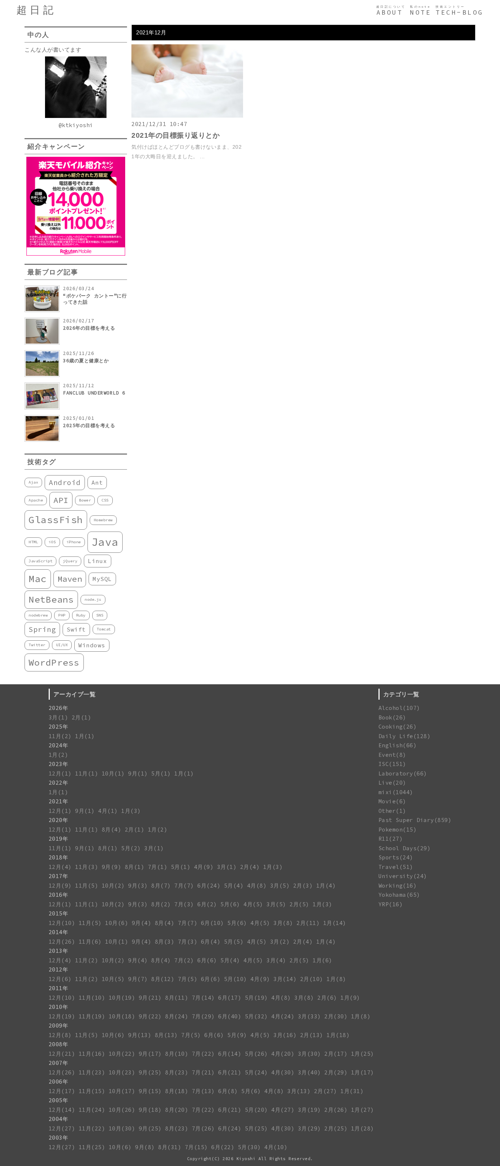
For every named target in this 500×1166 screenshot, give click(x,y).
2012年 (58, 969)
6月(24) (208, 885)
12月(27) (62, 1128)
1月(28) (362, 1128)
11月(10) (92, 997)
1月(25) (362, 1053)
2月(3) (303, 885)
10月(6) (116, 922)
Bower (85, 500)
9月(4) (142, 922)
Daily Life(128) (404, 736)
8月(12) (162, 979)
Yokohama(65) (399, 894)
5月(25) (256, 1128)
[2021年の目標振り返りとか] (187, 115)
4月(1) (108, 810)
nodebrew (38, 615)
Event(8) (392, 754)
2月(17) (335, 1053)
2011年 (58, 988)
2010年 (58, 1006)
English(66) (397, 745)
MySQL (102, 578)
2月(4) (250, 866)
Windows (91, 645)
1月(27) (362, 1109)
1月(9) (350, 997)
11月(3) (86, 866)
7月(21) (203, 1072)
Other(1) (392, 810)
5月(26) (256, 1053)
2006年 (58, 1081)
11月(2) (60, 736)
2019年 (58, 838)
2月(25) (335, 1128)
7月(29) (203, 1016)
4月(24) (282, 1016)
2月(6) (327, 997)
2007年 (58, 1062)
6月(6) (207, 960)
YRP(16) (390, 904)
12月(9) (60, 885)
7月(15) (196, 1147)
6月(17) (229, 997)
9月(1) (138, 773)
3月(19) (309, 1109)
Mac (38, 579)
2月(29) (335, 1072)
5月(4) (234, 885)
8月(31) (169, 1147)
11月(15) (92, 1091)
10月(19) (122, 997)
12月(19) (62, 1016)
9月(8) (145, 1147)
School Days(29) (404, 848)
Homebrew (103, 520)
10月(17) (122, 1091)
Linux (97, 561)
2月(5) (299, 904)
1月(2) (58, 754)
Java (105, 542)
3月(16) (284, 1035)
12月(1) (60, 773)
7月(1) (158, 866)
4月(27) (282, 1109)
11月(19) (92, 1016)
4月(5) (253, 904)
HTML (33, 542)
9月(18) (150, 1109)
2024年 (58, 745)
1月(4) (326, 885)
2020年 (58, 820)
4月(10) (275, 1147)
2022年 (58, 782)
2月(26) (335, 1109)
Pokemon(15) (397, 829)
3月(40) (309, 1072)
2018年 (58, 857)
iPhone (74, 542)
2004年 (58, 1118)
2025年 (58, 726)
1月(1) (85, 736)
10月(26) (122, 1109)
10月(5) (113, 979)
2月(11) (308, 922)
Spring (42, 629)
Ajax (33, 482)
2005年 (58, 1100)
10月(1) (113, 773)
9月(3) (138, 885)
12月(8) (60, 1035)
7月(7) (184, 885)
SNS (100, 615)
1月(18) (338, 1035)
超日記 (36, 10)
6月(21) (229, 1072)
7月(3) (184, 904)
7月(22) (203, 1053)
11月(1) (86, 773)
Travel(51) (395, 866)
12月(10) (62, 922)
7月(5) (188, 979)
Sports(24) (395, 857)
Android (65, 482)
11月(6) (90, 941)
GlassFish (56, 520)
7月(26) (203, 1128)
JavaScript (40, 561)
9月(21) (150, 997)
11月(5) (86, 885)
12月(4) (60, 866)
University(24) (402, 876)
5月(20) (256, 1109)
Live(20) (392, 782)
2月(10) (311, 979)
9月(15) (150, 1091)
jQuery (70, 561)
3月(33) (309, 1016)
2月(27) (325, 1091)
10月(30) (122, 1128)
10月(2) (113, 885)
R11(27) (390, 838)
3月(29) (309, 1128)
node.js (93, 599)
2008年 (58, 1044)
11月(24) (92, 1109)
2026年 (58, 707)
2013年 (58, 950)
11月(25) (92, 1147)
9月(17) (150, 1053)
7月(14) (203, 997)
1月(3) (131, 810)
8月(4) (112, 829)
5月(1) (161, 773)
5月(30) (249, 1147)
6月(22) (222, 1147)
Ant (97, 482)
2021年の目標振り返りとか (175, 135)
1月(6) (322, 960)
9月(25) (150, 1072)
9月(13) (139, 1035)
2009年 (58, 1025)
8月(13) (166, 1035)
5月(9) (237, 1035)
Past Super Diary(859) (415, 820)
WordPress (54, 662)
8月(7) (161, 885)
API (60, 500)
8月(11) (176, 997)
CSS (105, 500)
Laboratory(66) (402, 773)
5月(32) (256, 1016)
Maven (69, 579)
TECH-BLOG (460, 12)
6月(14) (229, 1053)
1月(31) (351, 1091)
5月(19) (256, 997)
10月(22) (122, 1053)
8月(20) (176, 1109)
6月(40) (229, 1016)
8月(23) (176, 1072)
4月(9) (204, 866)
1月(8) (336, 979)
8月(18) (176, 1091)
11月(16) (92, 1053)
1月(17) (362, 1072)
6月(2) (207, 904)
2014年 (58, 932)
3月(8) (283, 922)
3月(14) (284, 979)
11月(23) (92, 1072)
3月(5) (280, 885)
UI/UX (62, 645)
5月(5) (234, 941)
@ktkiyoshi (76, 125)
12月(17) (62, 1091)
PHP (62, 615)
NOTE (420, 12)
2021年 (58, 801)
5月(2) (131, 848)
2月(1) (82, 717)
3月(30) (309, 1053)
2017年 (58, 876)
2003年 (58, 1137)
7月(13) (203, 1091)
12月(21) (62, 1053)
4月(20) (282, 1053)
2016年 (58, 894)
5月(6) (230, 904)
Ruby (81, 615)
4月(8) (257, 885)
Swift (76, 629)
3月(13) (298, 1091)
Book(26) (392, 717)
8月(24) (176, 1016)
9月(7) (138, 979)
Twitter (37, 645)
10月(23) (122, 1072)
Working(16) (397, 885)
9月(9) (112, 866)
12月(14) (62, 1109)
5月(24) (256, 1072)
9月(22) (150, 1016)
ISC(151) (392, 763)
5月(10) (235, 979)
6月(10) (212, 922)
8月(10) (176, 1053)
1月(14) (334, 922)
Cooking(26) (397, 726)
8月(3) (165, 941)
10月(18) (122, 1016)
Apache (36, 500)
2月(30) (335, 1016)
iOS (52, 542)
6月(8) (228, 1091)
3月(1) (58, 717)
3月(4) (276, 960)
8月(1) (108, 848)
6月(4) (211, 941)
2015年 (58, 913)
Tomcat (104, 629)
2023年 (58, 763)
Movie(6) (392, 801)
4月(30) (282, 1072)
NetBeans (51, 599)
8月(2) (161, 904)
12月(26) (62, 941)
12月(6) (60, 979)
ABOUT (389, 12)
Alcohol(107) (399, 707)
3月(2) (280, 941)
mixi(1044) (395, 792)
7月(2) (184, 960)
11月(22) (92, 1128)
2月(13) (311, 1035)
